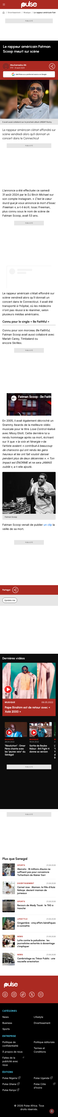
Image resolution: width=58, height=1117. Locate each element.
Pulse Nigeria (9, 1078)
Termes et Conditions (40, 1050)
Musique (27, 12)
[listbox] (30, 741)
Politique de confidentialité (10, 1044)
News (20, 936)
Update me (9, 600)
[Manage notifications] (51, 1111)
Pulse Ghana (9, 1084)
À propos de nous (12, 1051)
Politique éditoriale (44, 1042)
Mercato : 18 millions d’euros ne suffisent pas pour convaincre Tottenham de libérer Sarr (33, 872)
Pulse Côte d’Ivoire (40, 1086)
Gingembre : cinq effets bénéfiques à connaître (36, 924)
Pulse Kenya (9, 1090)
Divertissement (14, 12)
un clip (48, 524)
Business (7, 1022)
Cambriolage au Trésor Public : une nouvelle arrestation (36, 960)
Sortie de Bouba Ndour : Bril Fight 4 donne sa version (39, 748)
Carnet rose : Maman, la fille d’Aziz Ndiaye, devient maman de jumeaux (36, 890)
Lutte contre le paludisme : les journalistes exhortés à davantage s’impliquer (36, 943)
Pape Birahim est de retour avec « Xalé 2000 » (27, 709)
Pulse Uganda (41, 1078)
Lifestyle (22, 919)
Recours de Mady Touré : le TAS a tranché (35, 907)
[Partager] (52, 66)
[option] (16, 742)
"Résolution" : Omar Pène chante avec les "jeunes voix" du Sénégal (15, 750)
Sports (21, 865)
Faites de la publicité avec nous (10, 1061)
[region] (29, 741)
